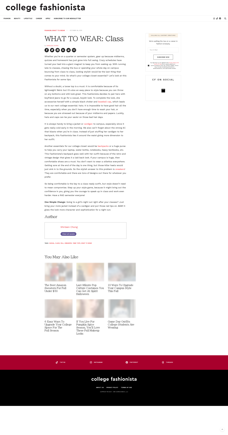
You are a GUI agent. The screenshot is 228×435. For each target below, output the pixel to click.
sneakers (120, 169)
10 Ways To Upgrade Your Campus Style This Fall (120, 288)
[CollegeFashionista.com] (45, 8)
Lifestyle (28, 18)
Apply (48, 18)
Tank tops (76, 243)
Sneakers (68, 243)
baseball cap (104, 101)
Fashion (7, 18)
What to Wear (58, 30)
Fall (62, 243)
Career (39, 18)
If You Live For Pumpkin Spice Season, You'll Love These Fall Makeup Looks (88, 327)
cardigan (88, 124)
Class (57, 243)
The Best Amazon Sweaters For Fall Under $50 (55, 288)
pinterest (134, 362)
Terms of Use (126, 387)
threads (169, 362)
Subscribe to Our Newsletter (67, 18)
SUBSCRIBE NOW (163, 57)
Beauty (17, 18)
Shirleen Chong (52, 45)
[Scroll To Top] (222, 429)
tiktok (62, 362)
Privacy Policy (112, 387)
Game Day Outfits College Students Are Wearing (121, 324)
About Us (100, 387)
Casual (51, 243)
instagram (98, 362)
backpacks (103, 146)
